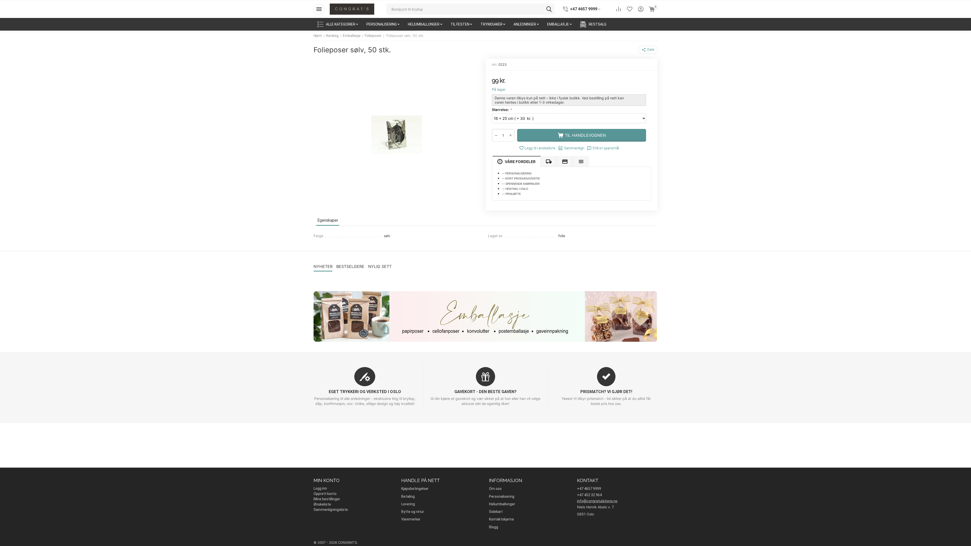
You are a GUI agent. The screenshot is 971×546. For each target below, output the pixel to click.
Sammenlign (574, 148)
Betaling (408, 496)
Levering (408, 504)
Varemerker (411, 519)
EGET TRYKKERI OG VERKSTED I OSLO (365, 391)
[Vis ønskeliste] (629, 9)
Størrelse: (501, 109)
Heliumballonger (502, 504)
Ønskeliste (322, 504)
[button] (647, 50)
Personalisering (501, 496)
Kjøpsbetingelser (415, 489)
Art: (495, 64)
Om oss (495, 489)
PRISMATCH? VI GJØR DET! (606, 391)
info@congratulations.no (597, 501)
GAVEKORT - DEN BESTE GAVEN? (485, 391)
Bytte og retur (412, 512)
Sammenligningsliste (331, 510)
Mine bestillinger (327, 499)
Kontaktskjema (501, 519)
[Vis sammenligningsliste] (618, 9)
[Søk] (549, 9)
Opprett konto (325, 494)
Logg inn (320, 488)
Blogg (493, 527)
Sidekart (496, 512)
